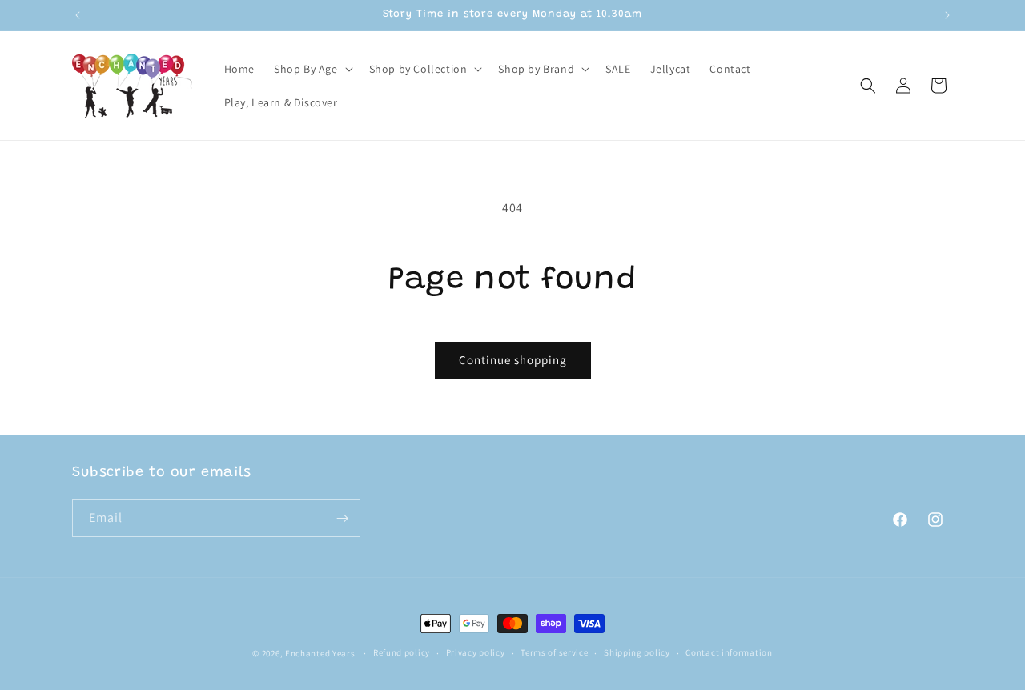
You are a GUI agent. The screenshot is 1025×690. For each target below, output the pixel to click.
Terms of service (554, 652)
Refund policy (401, 652)
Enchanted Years (320, 653)
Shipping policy (637, 652)
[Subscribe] (342, 518)
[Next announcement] (947, 15)
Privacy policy (475, 652)
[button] (312, 69)
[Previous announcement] (77, 15)
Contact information (728, 652)
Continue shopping (513, 359)
